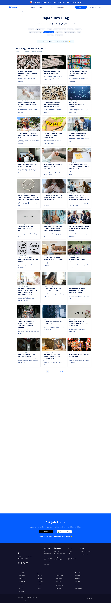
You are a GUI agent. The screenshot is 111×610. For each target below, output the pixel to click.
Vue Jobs (58, 588)
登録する (81, 7)
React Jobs (77, 575)
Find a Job (70, 29)
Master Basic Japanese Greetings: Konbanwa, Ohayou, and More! (77, 290)
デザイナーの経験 (47, 561)
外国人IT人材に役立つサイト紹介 (72, 559)
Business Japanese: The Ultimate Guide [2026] (77, 134)
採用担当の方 (93, 7)
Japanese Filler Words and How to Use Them (28, 165)
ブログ (69, 553)
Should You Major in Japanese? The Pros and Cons (77, 259)
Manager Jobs (78, 588)
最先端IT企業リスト (47, 553)
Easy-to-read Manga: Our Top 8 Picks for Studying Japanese (78, 73)
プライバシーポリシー (88, 598)
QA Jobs (77, 584)
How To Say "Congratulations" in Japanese (76, 104)
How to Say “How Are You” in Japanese (53, 322)
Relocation (78, 29)
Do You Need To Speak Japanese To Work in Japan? (53, 258)
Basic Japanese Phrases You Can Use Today (79, 355)
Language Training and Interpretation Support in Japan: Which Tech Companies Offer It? (27, 291)
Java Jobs (40, 573)
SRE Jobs (77, 581)
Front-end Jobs (22, 575)
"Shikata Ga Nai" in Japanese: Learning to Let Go (27, 228)
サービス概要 (70, 551)
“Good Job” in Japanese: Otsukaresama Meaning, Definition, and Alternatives (79, 197)
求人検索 (45, 556)
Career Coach (59, 35)
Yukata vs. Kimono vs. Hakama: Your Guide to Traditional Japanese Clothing (26, 324)
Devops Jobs (59, 578)
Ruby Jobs (77, 578)
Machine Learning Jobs (59, 584)
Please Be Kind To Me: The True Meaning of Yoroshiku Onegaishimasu (79, 166)
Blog (23, 11)
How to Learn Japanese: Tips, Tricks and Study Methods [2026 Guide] (52, 104)
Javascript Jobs (22, 578)
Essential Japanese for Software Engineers (51, 72)
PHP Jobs (21, 584)
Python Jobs (22, 573)
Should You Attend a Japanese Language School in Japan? (28, 259)
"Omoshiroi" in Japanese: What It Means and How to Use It (28, 135)
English (101, 7)
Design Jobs (22, 591)
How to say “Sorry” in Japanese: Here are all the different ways (78, 323)
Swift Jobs (58, 581)
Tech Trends (59, 32)
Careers (69, 556)
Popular (49, 29)
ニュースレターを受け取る (48, 559)
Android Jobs (59, 575)
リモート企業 (46, 564)
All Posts (31, 29)
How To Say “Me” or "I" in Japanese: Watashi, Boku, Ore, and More (52, 197)
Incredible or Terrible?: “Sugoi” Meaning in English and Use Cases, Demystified (28, 197)
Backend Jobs (78, 573)
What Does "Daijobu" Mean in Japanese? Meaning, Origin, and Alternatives (53, 228)
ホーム (45, 551)
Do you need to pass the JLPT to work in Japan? (52, 289)
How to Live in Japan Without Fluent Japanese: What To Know (27, 73)
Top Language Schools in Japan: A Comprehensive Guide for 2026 (52, 356)
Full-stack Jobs (22, 581)
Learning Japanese (31, 11)
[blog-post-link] (28, 69)
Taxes (79, 32)
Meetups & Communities (35, 32)
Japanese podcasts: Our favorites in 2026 (27, 355)
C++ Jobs (40, 578)
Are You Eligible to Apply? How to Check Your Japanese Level (52, 135)
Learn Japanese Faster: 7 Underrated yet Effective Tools (27, 104)
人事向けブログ (57, 557)
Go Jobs (58, 573)
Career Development (70, 32)
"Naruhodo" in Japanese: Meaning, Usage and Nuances (52, 166)
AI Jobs (39, 584)
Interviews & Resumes (59, 29)
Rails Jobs (40, 588)
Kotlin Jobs (40, 581)
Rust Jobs (21, 588)
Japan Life (50, 35)
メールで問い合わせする (84, 554)
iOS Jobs (40, 575)
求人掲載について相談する (58, 559)
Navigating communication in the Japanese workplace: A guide (79, 228)
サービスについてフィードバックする (85, 552)
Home (17, 11)
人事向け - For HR (40, 29)
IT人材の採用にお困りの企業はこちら (59, 554)
